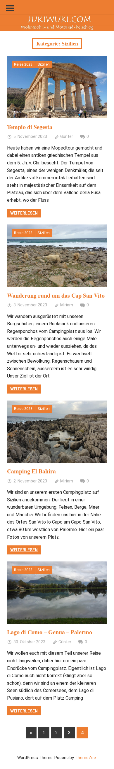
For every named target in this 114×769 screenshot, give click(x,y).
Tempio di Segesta (29, 127)
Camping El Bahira (31, 471)
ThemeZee (85, 757)
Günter (66, 136)
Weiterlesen (24, 213)
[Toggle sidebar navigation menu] (10, 8)
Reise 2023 (23, 64)
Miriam (66, 305)
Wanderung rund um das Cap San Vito (56, 295)
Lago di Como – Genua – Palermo (49, 632)
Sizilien (43, 64)
